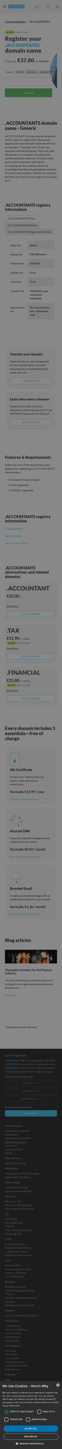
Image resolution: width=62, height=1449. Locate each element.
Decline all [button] (31, 1436)
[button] (31, 1443)
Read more (14, 1405)
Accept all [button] (31, 1428)
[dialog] (31, 1415)
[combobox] (58, 1385)
